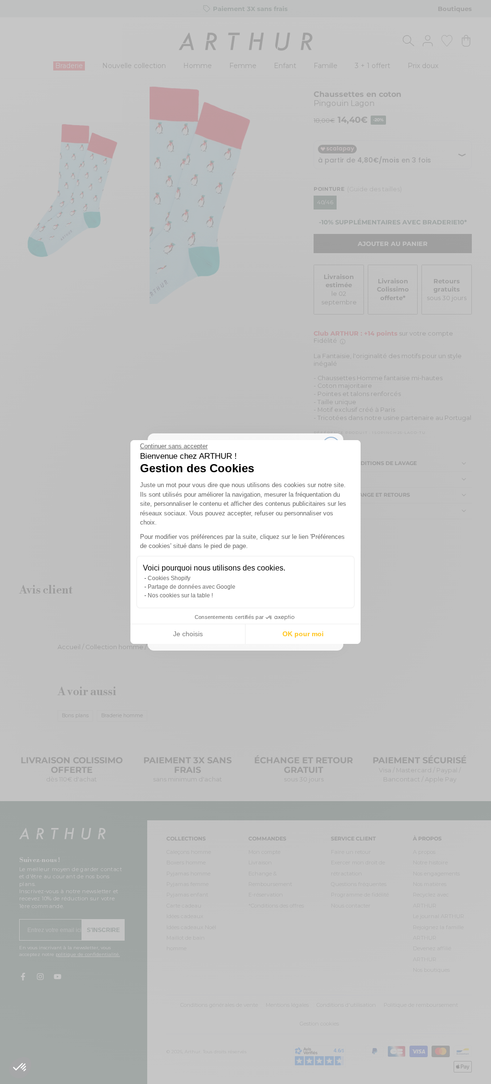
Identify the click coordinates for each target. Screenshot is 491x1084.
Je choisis (188, 634)
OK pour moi (303, 634)
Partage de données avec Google (191, 586)
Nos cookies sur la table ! (180, 595)
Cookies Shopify (169, 578)
